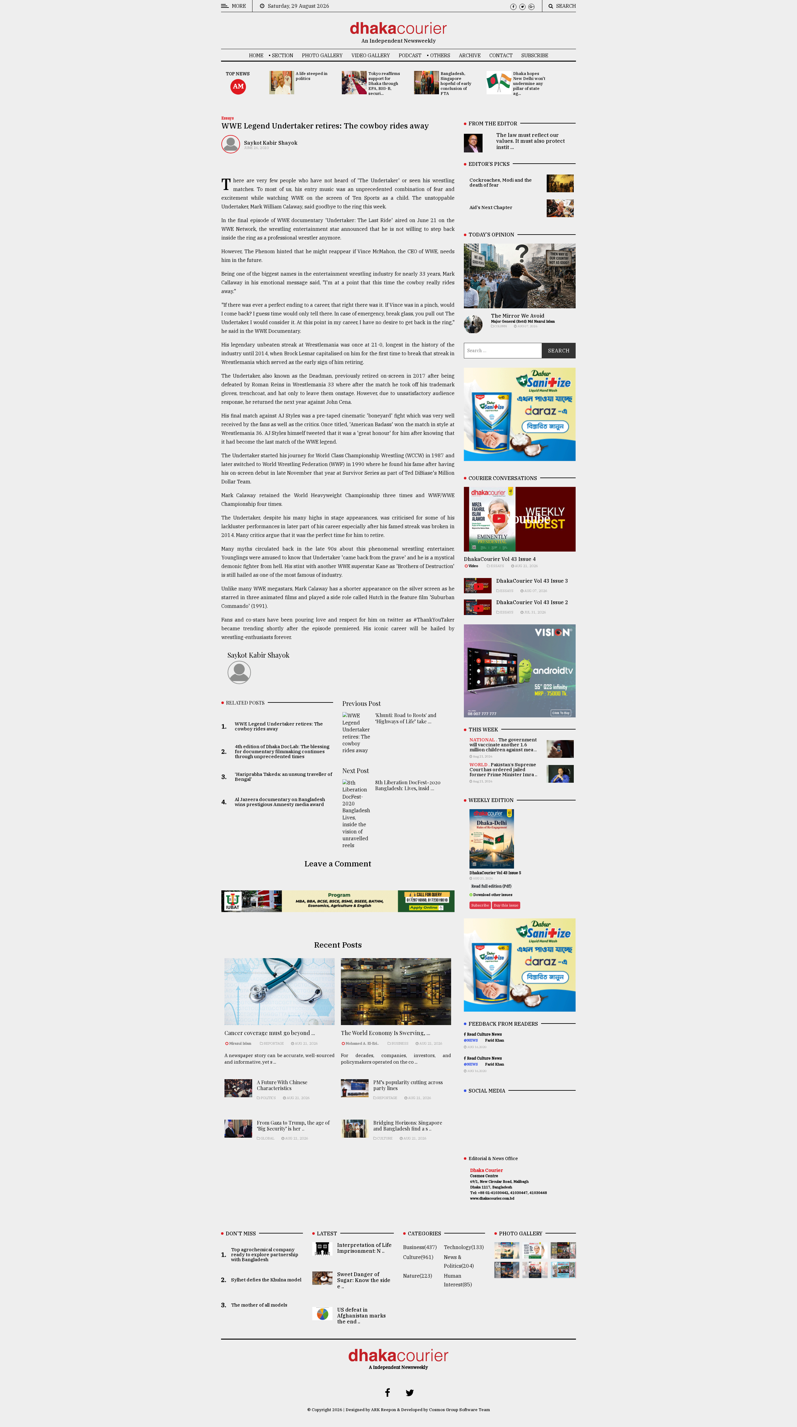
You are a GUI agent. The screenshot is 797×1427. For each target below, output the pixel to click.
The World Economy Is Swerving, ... (385, 1033)
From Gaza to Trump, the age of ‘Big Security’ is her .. (293, 1125)
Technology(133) (464, 1247)
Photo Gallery (322, 55)
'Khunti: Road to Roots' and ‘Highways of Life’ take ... (405, 718)
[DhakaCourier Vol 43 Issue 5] (507, 1254)
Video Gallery (370, 55)
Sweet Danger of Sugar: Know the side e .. (363, 1280)
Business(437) (420, 1247)
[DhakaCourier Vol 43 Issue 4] (535, 1254)
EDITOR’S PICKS (489, 164)
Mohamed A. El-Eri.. (362, 1043)
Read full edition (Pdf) (491, 886)
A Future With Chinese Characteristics (282, 1085)
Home (256, 55)
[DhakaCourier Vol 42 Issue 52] (563, 1274)
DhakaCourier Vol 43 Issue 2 (532, 602)
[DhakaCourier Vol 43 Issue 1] (535, 1274)
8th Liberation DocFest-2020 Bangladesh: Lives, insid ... (408, 785)
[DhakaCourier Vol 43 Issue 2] (507, 1274)
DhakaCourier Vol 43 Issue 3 (532, 581)
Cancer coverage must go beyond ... (269, 1033)
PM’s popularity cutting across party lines (408, 1085)
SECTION (282, 55)
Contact (501, 55)
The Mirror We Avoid (517, 316)
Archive (470, 55)
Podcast (410, 55)
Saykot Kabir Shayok (270, 143)
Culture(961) (418, 1257)
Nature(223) (417, 1276)
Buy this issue (506, 905)
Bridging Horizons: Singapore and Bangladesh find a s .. (407, 1125)
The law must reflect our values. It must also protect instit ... (530, 141)
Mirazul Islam (240, 1043)
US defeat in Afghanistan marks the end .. (361, 1316)
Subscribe (534, 55)
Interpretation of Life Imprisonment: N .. (364, 1248)
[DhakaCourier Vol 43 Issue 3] (563, 1254)
